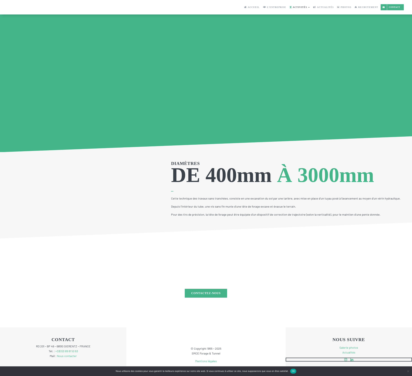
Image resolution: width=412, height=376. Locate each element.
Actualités (348, 352)
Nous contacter (67, 356)
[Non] (408, 371)
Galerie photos (348, 347)
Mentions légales (206, 361)
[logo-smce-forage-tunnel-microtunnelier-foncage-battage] (24, 4)
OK (293, 371)
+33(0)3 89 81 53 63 (66, 351)
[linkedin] (351, 359)
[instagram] (345, 359)
